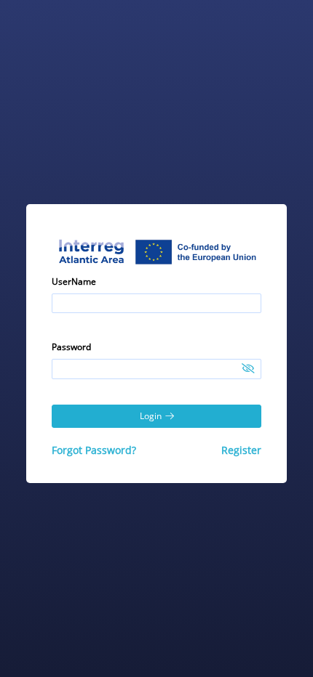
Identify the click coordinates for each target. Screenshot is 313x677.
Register (241, 450)
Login (151, 416)
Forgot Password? (94, 450)
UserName (74, 281)
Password (71, 347)
